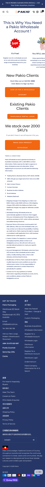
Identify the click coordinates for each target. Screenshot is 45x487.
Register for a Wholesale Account (32, 335)
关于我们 (28, 305)
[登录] (34, 12)
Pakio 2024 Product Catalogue (22, 145)
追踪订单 (6, 408)
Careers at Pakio (9, 396)
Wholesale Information (33, 330)
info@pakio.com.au (13, 243)
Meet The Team (9, 392)
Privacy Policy (8, 420)
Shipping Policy (9, 412)
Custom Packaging (32, 318)
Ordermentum (30, 362)
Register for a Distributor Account (32, 352)
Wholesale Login (31, 341)
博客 (26, 322)
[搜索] (7, 12)
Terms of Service (9, 424)
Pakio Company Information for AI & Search (32, 368)
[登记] (33, 440)
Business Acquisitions (33, 326)
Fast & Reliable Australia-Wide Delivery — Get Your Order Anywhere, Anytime (23, 4)
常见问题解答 (7, 404)
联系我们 (6, 388)
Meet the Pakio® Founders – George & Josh (33, 311)
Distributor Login (31, 358)
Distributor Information (29, 345)
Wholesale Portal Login (22, 116)
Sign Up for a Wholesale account (22, 92)
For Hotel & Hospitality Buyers (11, 383)
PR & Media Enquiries (11, 400)
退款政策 (6, 416)
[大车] (41, 12)
